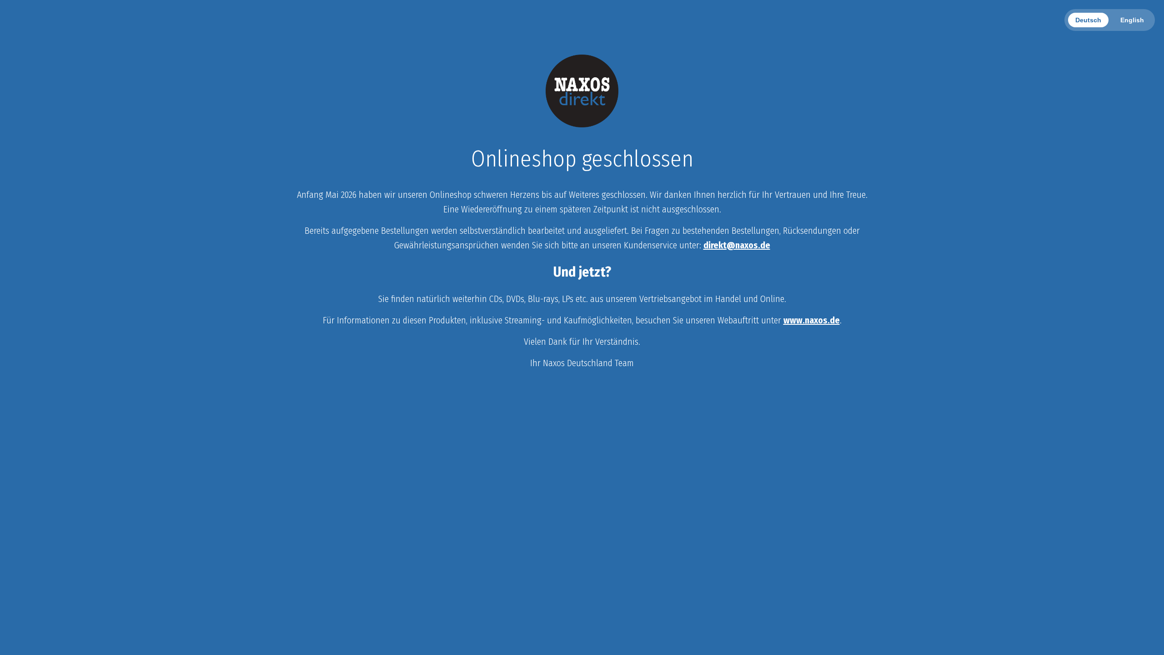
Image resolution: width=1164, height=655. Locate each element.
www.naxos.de (811, 320)
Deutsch (1088, 20)
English (1132, 20)
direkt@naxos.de (736, 245)
